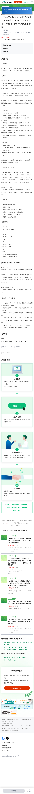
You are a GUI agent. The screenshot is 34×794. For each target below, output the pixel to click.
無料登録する (17, 688)
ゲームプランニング (22, 657)
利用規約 (4, 745)
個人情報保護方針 (7, 748)
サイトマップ (5, 750)
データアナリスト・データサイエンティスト (16, 647)
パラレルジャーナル (7, 742)
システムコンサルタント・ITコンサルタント (16, 650)
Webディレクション (9, 657)
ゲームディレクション (10, 660)
